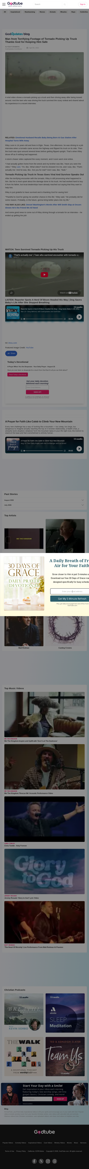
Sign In (82, 4)
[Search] (65, 4)
